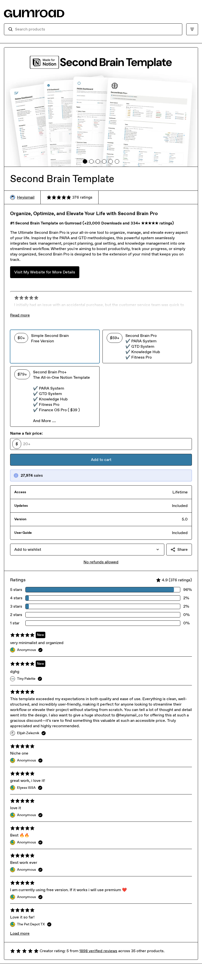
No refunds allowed (101, 562)
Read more (20, 315)
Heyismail (25, 197)
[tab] (85, 161)
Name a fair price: (26, 433)
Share (182, 549)
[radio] (55, 346)
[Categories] (192, 29)
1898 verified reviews (98, 950)
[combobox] (96, 29)
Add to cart (101, 459)
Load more (20, 933)
